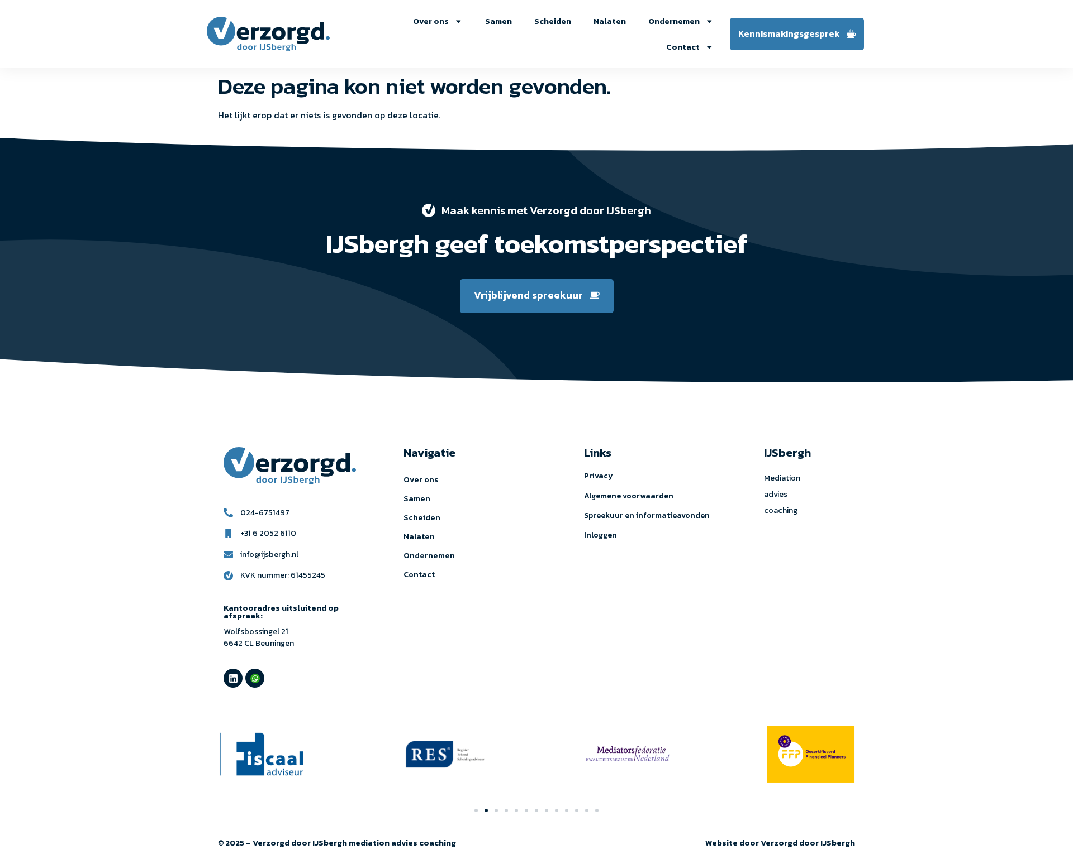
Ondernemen (674, 21)
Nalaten (610, 21)
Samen (498, 21)
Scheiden (552, 21)
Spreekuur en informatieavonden (647, 515)
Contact (683, 47)
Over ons (431, 21)
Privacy (598, 476)
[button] (476, 810)
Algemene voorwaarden (628, 496)
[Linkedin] (233, 678)
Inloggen (600, 535)
